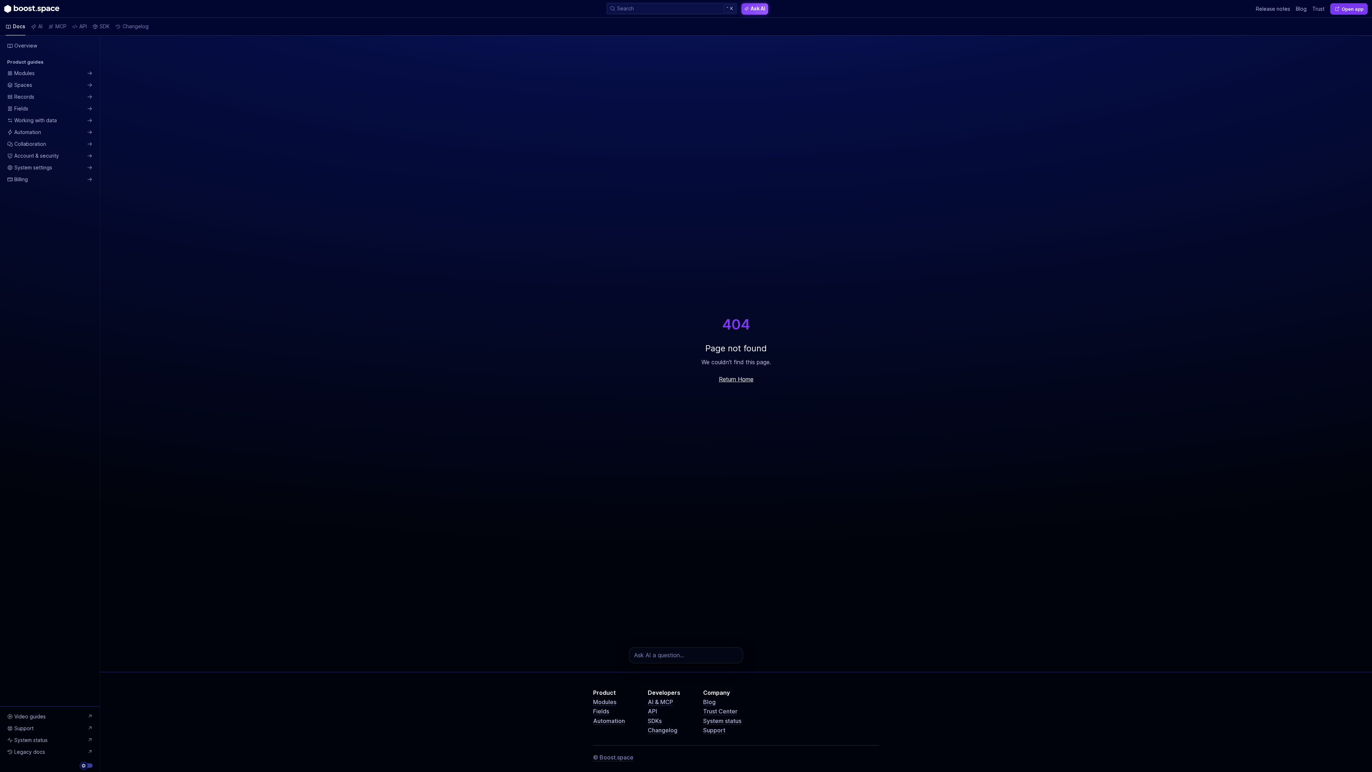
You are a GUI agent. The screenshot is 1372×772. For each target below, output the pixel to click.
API (652, 711)
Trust (1318, 9)
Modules (604, 702)
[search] (672, 8)
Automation (609, 721)
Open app (1352, 9)
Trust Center (720, 711)
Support (714, 730)
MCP (60, 26)
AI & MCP (660, 702)
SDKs (655, 721)
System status (722, 721)
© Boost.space (613, 757)
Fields (601, 711)
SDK (105, 26)
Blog (709, 702)
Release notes (1273, 9)
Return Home (736, 379)
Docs (19, 26)
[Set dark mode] (86, 765)
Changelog (662, 730)
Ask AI (758, 8)
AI (40, 26)
